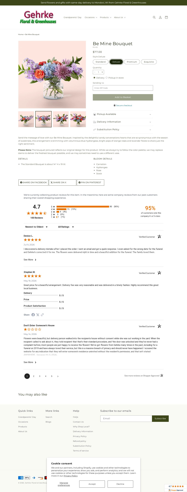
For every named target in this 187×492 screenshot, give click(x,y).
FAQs (75, 417)
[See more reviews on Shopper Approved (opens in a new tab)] (42, 315)
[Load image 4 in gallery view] (78, 119)
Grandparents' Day (27, 417)
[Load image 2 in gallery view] (43, 119)
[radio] (93, 206)
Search (49, 417)
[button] (90, 17)
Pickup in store (116, 77)
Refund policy (79, 441)
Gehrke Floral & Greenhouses (37, 483)
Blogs (48, 422)
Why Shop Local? (81, 426)
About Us (22, 431)
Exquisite (149, 62)
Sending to (102, 83)
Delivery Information (83, 431)
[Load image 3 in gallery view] (61, 119)
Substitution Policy (82, 446)
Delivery (100, 77)
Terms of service (81, 450)
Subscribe (160, 418)
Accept (92, 484)
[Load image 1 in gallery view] (26, 119)
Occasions (23, 422)
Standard (101, 62)
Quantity (97, 67)
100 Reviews (40, 218)
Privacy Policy (71, 475)
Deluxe (116, 62)
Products (22, 426)
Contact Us (78, 422)
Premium (132, 62)
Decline (120, 484)
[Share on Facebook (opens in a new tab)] (33, 315)
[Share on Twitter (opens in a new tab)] (37, 315)
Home (20, 34)
